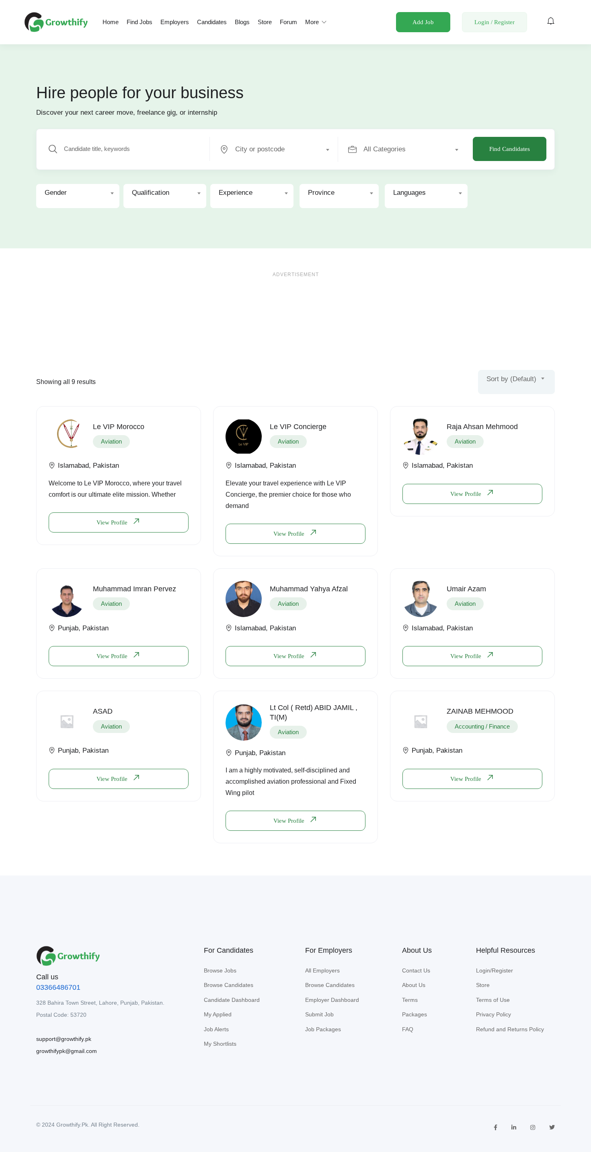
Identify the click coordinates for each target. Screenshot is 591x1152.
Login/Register (494, 970)
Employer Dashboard (332, 1000)
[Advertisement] (295, 311)
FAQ (407, 1029)
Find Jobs (139, 22)
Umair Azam (466, 589)
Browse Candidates (228, 985)
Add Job (423, 22)
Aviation (111, 441)
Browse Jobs (220, 970)
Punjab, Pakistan (83, 628)
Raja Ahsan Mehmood (482, 427)
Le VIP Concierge (298, 427)
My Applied (218, 1014)
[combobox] (278, 149)
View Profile (112, 522)
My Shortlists (220, 1044)
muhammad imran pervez (134, 589)
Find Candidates (509, 149)
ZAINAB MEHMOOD (480, 711)
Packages (414, 1014)
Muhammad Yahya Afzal (309, 589)
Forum (288, 22)
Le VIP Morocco (118, 427)
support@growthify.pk (63, 1039)
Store (265, 22)
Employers (174, 22)
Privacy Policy (493, 1014)
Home (111, 22)
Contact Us (416, 970)
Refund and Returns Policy (510, 1029)
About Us (413, 985)
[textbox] (273, 149)
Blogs (242, 22)
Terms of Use (493, 1000)
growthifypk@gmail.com (66, 1051)
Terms (410, 1000)
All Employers (322, 970)
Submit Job (319, 1014)
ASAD (103, 711)
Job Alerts (216, 1029)
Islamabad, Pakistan (88, 465)
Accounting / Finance (482, 726)
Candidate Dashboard (232, 1000)
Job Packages (323, 1029)
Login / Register (494, 22)
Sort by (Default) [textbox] (511, 379)
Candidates (212, 22)
